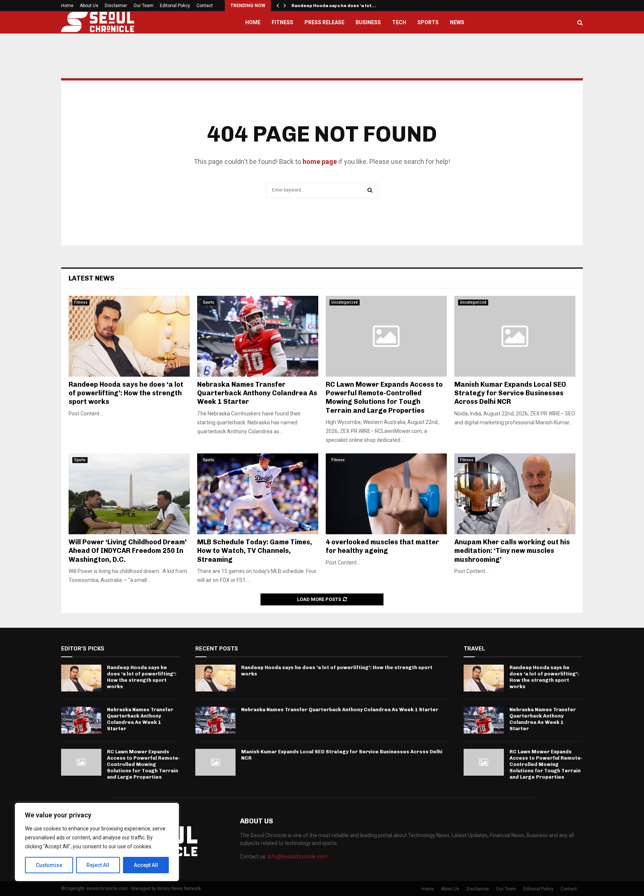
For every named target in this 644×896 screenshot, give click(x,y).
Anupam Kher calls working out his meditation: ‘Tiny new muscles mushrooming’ (512, 551)
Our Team (143, 5)
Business (368, 22)
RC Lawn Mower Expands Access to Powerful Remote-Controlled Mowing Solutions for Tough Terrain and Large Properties (384, 397)
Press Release (324, 22)
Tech (399, 22)
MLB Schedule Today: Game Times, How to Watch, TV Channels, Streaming (254, 551)
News (457, 22)
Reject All (97, 865)
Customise (49, 865)
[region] (97, 842)
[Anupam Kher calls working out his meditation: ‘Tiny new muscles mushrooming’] (514, 493)
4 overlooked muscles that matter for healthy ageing (382, 546)
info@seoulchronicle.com (297, 856)
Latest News (91, 278)
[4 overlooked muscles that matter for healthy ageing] (386, 493)
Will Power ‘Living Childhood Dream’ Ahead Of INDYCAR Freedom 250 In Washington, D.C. (128, 551)
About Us (89, 5)
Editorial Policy (175, 5)
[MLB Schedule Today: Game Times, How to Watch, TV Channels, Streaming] (257, 493)
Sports (428, 22)
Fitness (282, 22)
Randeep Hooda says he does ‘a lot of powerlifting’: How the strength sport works (126, 393)
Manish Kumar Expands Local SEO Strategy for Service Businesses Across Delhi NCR (510, 393)
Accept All (146, 865)
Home (67, 5)
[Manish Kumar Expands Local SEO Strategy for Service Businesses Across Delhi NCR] (514, 336)
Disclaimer (116, 5)
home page (320, 161)
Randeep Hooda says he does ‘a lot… (333, 5)
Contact (204, 5)
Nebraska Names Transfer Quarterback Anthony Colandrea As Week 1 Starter (257, 393)
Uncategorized (344, 302)
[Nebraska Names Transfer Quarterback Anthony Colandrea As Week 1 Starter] (257, 336)
